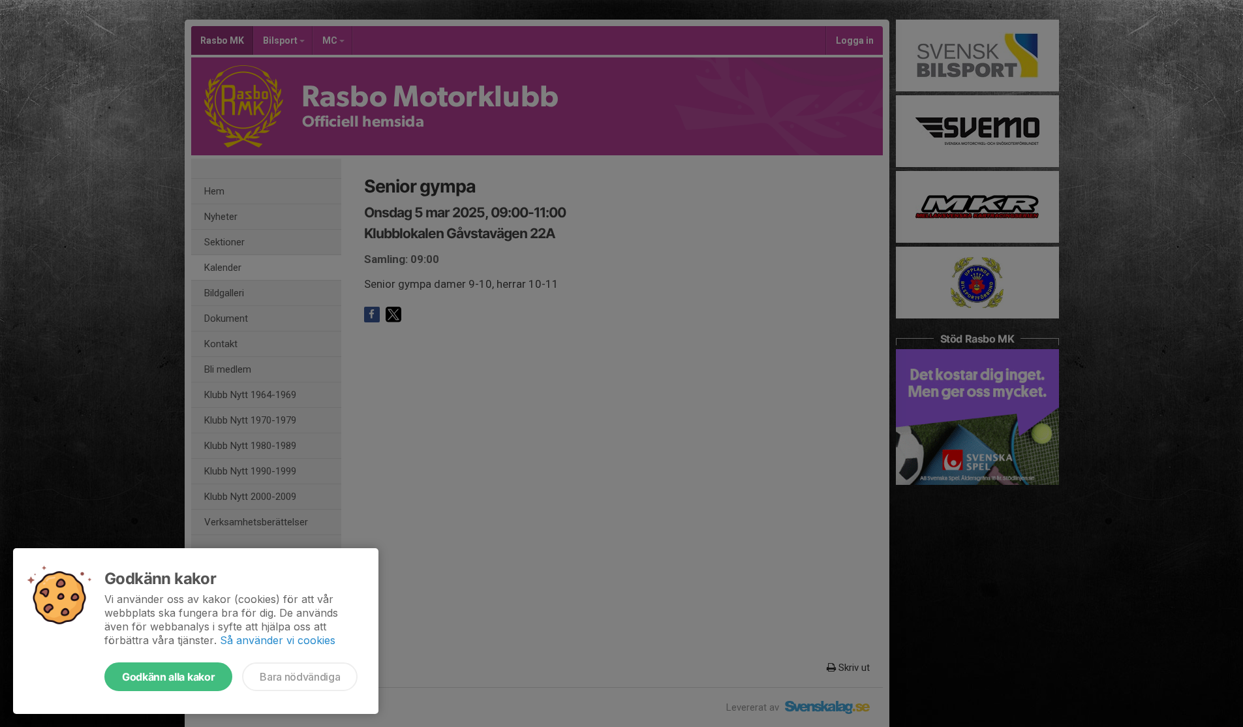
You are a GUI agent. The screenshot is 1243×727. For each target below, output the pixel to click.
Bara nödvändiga (300, 676)
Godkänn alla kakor (168, 676)
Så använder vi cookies (277, 640)
